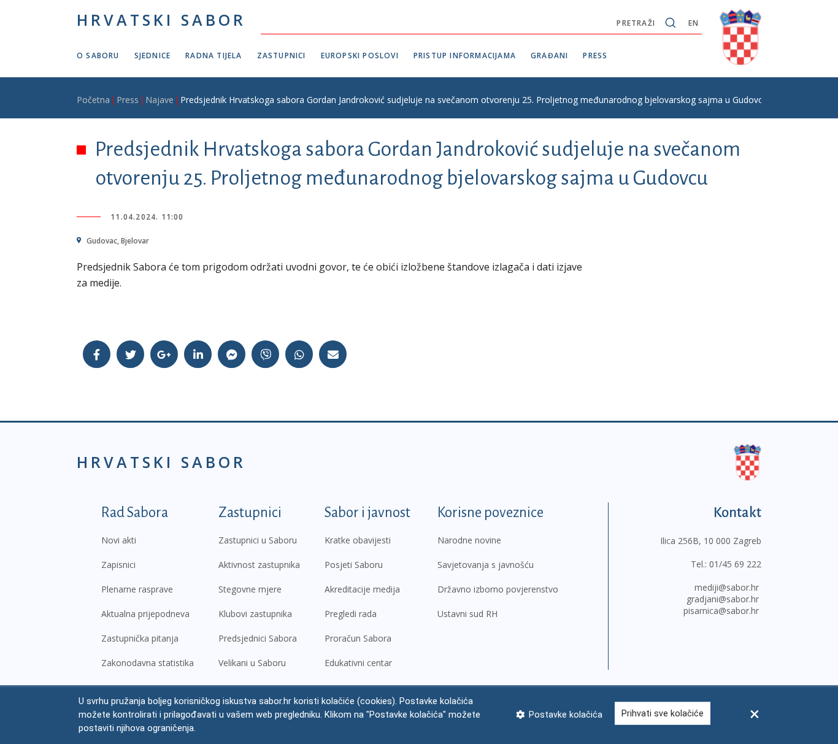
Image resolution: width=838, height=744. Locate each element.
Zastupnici (281, 55)
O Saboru (98, 55)
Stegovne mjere (250, 589)
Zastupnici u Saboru (257, 540)
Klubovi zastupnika (255, 613)
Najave (159, 99)
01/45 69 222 (735, 564)
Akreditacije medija (362, 589)
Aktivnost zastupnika (259, 564)
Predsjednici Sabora (257, 638)
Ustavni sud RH (467, 613)
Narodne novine (469, 540)
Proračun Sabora (358, 638)
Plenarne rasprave (137, 589)
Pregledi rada (351, 613)
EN (693, 23)
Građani (549, 55)
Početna (93, 99)
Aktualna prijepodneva (145, 613)
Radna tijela (213, 55)
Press (595, 55)
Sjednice (152, 55)
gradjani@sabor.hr (722, 599)
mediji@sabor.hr (726, 587)
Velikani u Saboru (252, 663)
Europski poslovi (360, 55)
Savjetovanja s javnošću (485, 564)
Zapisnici (118, 564)
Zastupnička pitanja (140, 638)
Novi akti (118, 540)
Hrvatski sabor (161, 19)
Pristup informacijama (464, 55)
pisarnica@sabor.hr (721, 610)
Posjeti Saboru (354, 564)
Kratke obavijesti (358, 540)
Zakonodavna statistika (147, 663)
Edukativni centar (358, 663)
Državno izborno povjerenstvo (497, 589)
